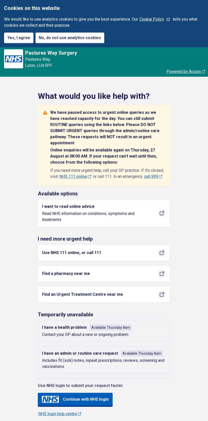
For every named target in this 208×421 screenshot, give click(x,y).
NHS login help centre (57, 413)
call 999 (151, 176)
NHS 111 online (73, 176)
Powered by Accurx (183, 71)
